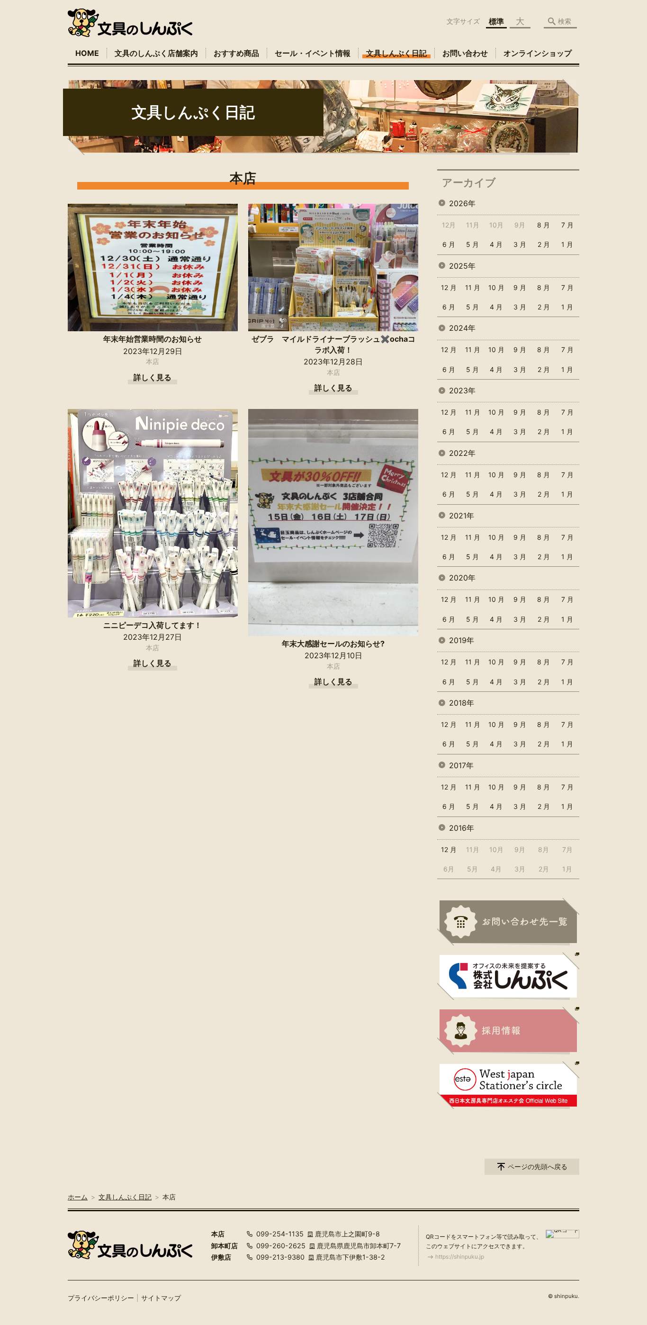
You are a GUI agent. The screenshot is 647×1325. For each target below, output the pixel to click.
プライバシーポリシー (101, 1298)
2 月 (544, 244)
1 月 (567, 244)
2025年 (462, 266)
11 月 (472, 287)
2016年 (461, 828)
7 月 (567, 225)
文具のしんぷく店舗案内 (156, 53)
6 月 (448, 244)
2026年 (462, 203)
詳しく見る (152, 377)
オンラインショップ (537, 53)
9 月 (519, 287)
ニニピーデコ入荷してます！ (152, 625)
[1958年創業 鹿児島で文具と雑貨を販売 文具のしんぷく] (130, 23)
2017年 (461, 765)
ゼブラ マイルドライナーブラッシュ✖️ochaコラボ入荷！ (333, 344)
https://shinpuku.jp (459, 1256)
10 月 (496, 287)
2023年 (462, 390)
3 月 (519, 244)
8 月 (543, 225)
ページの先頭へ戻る (537, 1166)
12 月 (449, 287)
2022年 (462, 453)
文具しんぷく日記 (396, 53)
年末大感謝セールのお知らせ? (333, 643)
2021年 (461, 515)
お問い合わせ (465, 53)
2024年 (462, 328)
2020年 (462, 577)
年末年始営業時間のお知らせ (152, 339)
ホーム (78, 1197)
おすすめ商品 (236, 53)
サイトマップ (161, 1298)
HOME (87, 53)
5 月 (472, 244)
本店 (152, 361)
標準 (496, 21)
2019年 (461, 640)
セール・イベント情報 (312, 53)
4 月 (496, 244)
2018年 (461, 703)
